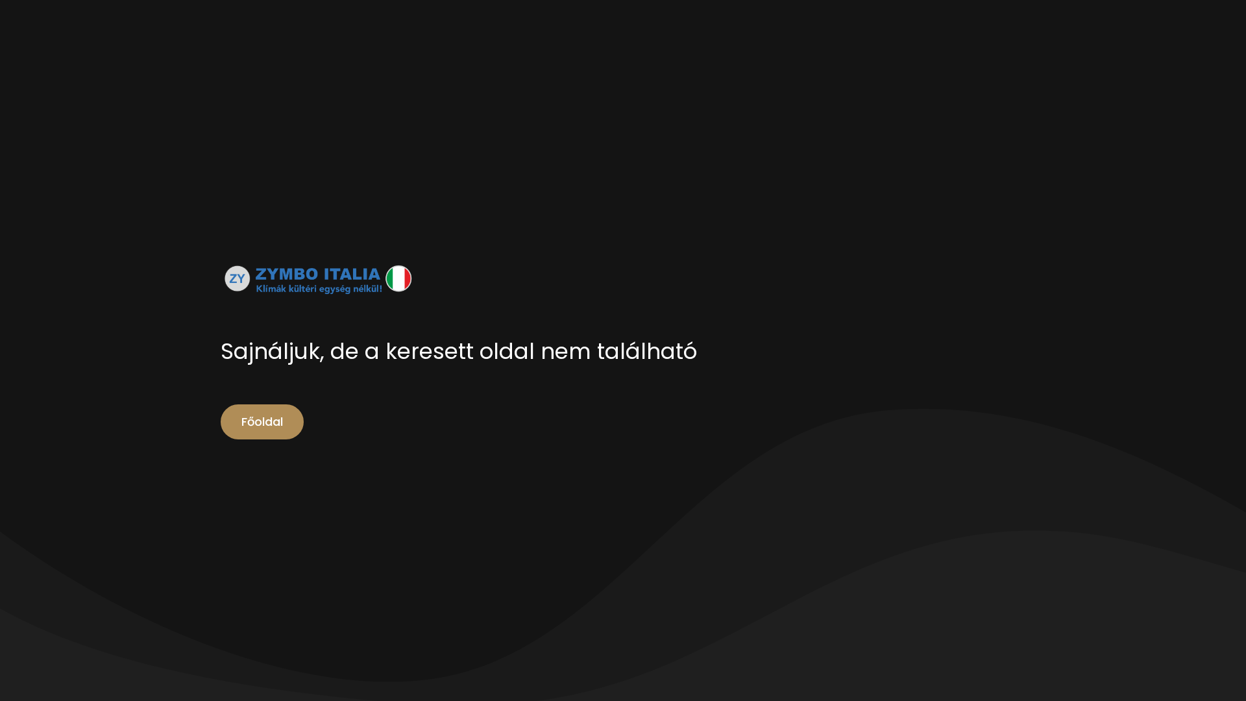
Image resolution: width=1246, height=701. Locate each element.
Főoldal (262, 421)
